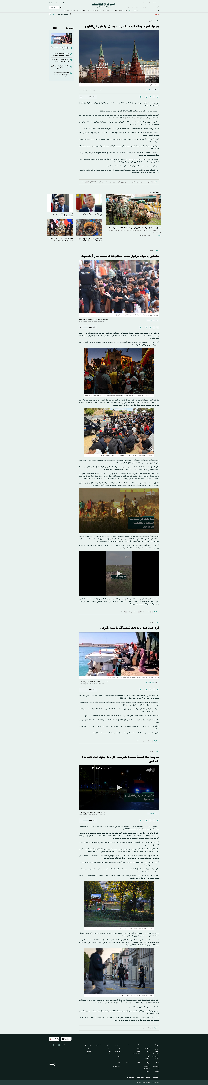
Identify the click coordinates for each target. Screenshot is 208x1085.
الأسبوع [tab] (51, 27)
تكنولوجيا (102, 10)
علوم (109, 1051)
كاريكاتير (138, 1051)
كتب (119, 1049)
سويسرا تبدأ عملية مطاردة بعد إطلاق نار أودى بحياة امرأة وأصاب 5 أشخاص (60, 74)
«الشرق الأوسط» (150, 90)
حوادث (150, 741)
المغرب (123, 612)
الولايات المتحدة (147, 1049)
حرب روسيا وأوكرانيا (137, 182)
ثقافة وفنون (114, 10)
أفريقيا (148, 1056)
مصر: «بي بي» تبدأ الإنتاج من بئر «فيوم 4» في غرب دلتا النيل (137, 14)
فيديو (78, 10)
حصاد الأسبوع (147, 1066)
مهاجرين (149, 612)
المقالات (138, 1049)
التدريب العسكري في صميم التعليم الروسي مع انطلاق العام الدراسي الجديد (135, 228)
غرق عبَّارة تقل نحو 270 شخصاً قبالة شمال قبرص (129, 628)
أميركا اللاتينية (147, 1058)
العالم (129, 10)
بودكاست (73, 10)
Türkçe (150, 2)
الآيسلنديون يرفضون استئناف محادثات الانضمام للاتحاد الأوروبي (60, 54)
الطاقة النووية (92, 182)
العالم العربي (157, 1049)
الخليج (156, 1051)
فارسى (143, 2)
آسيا (149, 1053)
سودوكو (118, 1069)
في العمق (83, 10)
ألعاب (68, 10)
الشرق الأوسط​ (135, 10)
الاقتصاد (121, 10)
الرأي (126, 10)
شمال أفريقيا (155, 1053)
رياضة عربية (156, 1069)
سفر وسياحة (88, 1051)
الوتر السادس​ (117, 1051)
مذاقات (89, 1049)
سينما (119, 1053)
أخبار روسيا (149, 182)
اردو (146, 2)
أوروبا (150, 21)
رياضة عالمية (157, 1071)
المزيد (64, 10)
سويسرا (143, 1028)
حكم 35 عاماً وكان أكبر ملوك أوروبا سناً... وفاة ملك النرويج (60, 67)
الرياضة (88, 10)
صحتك (109, 1049)
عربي (158, 2)
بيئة (109, 1053)
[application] (119, 510)
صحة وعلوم (108, 10)
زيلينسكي (112, 182)
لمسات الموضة (88, 1053)
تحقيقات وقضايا (146, 1069)
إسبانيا (142, 612)
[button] (119, 510)
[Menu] (158, 10)
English (154, 2)
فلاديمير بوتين (103, 182)
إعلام (119, 1056)
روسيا (84, 182)
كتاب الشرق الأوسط (136, 1053)
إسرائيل (129, 612)
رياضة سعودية (156, 1066)
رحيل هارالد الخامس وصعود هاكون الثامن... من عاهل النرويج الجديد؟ (60, 60)
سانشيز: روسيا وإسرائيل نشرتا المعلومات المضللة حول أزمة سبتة (120, 256)
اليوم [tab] (55, 27)
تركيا (137, 741)
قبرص (143, 741)
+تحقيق (148, 1071)
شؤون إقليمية (156, 1058)
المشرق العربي (155, 1056)
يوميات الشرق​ (95, 10)
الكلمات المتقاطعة (116, 1066)
